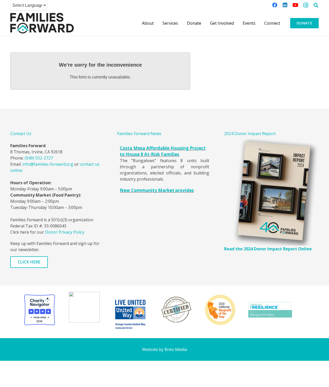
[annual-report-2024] (271, 192)
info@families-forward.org (47, 164)
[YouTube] (295, 5)
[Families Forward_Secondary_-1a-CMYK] (42, 23)
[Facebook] (275, 5)
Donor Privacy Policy (64, 232)
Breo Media (175, 349)
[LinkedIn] (285, 5)
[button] (316, 5)
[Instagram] (305, 5)
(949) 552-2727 (39, 158)
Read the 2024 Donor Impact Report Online (268, 249)
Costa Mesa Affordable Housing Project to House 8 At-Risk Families (163, 151)
